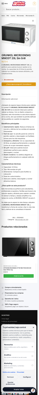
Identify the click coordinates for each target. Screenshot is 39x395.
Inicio (3, 15)
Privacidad (20, 372)
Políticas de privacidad (9, 321)
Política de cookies (9, 372)
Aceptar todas (19, 389)
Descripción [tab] (6, 94)
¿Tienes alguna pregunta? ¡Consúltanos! (18, 84)
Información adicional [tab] (10, 99)
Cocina (13, 15)
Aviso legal (5, 319)
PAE (8, 15)
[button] (34, 3)
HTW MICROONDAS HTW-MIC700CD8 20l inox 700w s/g (17, 269)
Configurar (27, 377)
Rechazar (10, 377)
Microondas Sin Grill (32, 15)
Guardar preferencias (10, 383)
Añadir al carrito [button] (18, 276)
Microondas (20, 15)
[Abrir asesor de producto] (33, 391)
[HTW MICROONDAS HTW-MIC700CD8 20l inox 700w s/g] (18, 247)
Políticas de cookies (8, 324)
